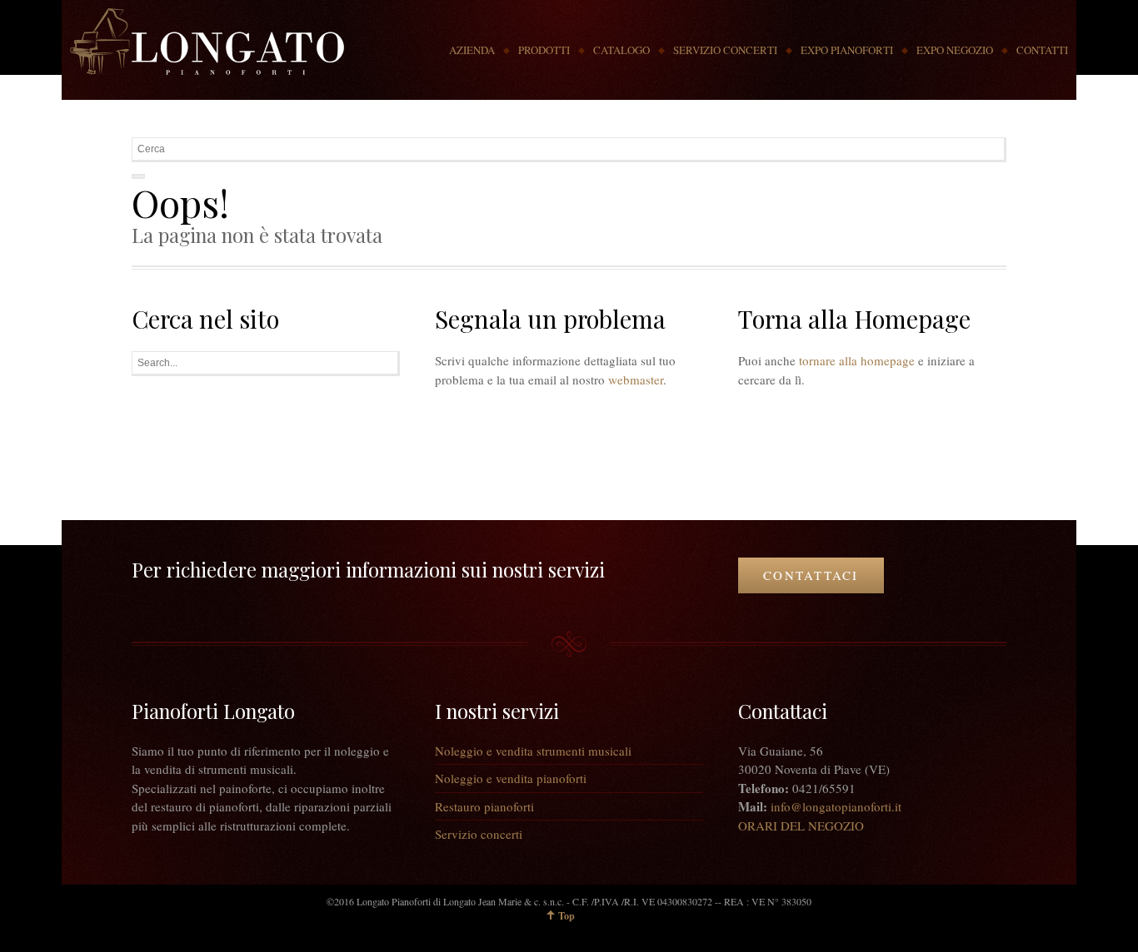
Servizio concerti (725, 49)
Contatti (1042, 49)
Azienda (472, 49)
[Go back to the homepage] (207, 41)
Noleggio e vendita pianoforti (510, 778)
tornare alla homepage (857, 360)
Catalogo (621, 49)
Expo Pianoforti (847, 49)
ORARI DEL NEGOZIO (801, 825)
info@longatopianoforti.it (836, 806)
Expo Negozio (954, 49)
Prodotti (544, 49)
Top (566, 916)
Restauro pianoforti (484, 806)
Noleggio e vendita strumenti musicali (533, 750)
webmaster (635, 379)
